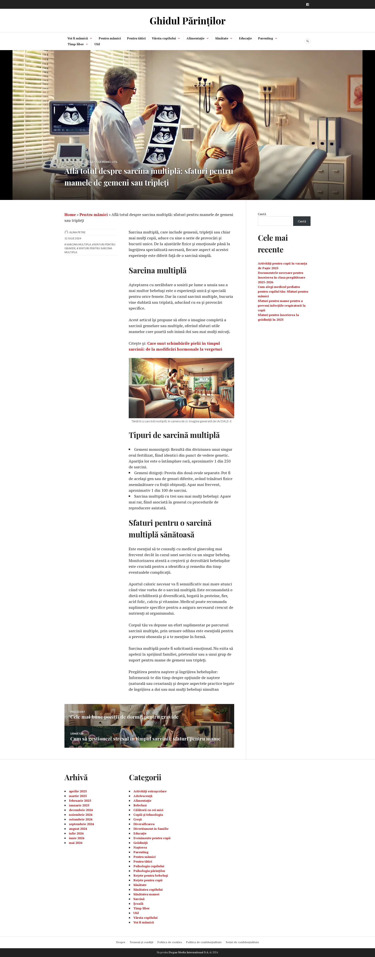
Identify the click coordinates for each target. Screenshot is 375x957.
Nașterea (140, 847)
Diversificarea (143, 824)
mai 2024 (75, 843)
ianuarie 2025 (79, 805)
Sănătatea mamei (98, 161)
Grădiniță (140, 843)
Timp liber (76, 44)
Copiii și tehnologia (148, 814)
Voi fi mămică (77, 38)
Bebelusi (140, 805)
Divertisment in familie (151, 828)
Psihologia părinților (149, 871)
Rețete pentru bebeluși (150, 875)
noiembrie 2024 (80, 814)
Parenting (265, 38)
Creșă (137, 819)
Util (97, 44)
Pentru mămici (110, 38)
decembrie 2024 (81, 810)
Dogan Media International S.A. (189, 952)
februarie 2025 (80, 800)
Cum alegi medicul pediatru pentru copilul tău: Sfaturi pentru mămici (283, 291)
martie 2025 (78, 796)
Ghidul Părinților (188, 20)
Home (70, 214)
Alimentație (195, 38)
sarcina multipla (78, 244)
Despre (120, 942)
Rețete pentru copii (147, 880)
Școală (138, 903)
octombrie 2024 (80, 819)
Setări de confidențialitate (242, 942)
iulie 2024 (76, 833)
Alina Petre (77, 232)
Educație (245, 38)
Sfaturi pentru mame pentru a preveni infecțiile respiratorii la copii (281, 305)
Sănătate (221, 38)
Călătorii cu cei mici (148, 810)
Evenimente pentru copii (152, 838)
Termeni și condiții (141, 942)
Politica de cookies (169, 942)
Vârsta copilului (164, 38)
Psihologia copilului (148, 866)
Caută (262, 214)
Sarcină (139, 899)
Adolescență (142, 796)
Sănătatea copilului (148, 889)
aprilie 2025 (78, 791)
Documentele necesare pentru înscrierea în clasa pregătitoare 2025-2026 (281, 277)
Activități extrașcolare (150, 791)
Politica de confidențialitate (204, 942)
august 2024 (78, 828)
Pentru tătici (136, 38)
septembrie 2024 (81, 824)
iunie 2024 (76, 838)
